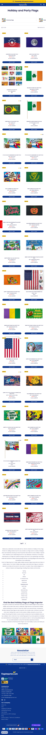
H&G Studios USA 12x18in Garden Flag (34, 285)
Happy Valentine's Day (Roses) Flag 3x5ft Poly (34, 523)
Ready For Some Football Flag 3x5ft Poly (34, 319)
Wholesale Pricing (6, 710)
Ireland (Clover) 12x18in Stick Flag (34, 115)
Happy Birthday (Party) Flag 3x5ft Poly (11, 489)
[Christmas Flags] (19, 20)
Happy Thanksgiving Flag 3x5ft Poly (11, 285)
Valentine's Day (24, 584)
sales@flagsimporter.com (10, 697)
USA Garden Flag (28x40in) (11, 353)
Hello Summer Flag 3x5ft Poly (11, 182)
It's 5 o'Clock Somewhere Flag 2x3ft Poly (34, 149)
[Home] (23, 4)
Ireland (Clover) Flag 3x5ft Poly (34, 82)
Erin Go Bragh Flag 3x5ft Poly (34, 182)
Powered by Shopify (28, 732)
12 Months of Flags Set (11, 82)
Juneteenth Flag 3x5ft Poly (11, 48)
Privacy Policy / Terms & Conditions (10, 717)
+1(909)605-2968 (7, 695)
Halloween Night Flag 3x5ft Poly (34, 387)
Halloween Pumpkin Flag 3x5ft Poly (34, 216)
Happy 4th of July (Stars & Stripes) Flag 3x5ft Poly (11, 387)
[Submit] (32, 660)
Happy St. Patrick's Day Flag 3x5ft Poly (11, 421)
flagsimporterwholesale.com (33, 664)
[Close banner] (44, 664)
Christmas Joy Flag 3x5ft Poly (11, 115)
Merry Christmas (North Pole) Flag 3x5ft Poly (34, 251)
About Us (3, 705)
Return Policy (4, 719)
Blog (2, 715)
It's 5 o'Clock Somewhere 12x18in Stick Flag (11, 455)
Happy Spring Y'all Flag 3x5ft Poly (11, 251)
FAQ (2, 706)
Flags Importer (20, 732)
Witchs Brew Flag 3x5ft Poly (34, 421)
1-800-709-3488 (10, 693)
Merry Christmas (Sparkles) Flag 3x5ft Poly (11, 216)
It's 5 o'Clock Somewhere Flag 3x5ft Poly (11, 149)
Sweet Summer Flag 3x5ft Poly (34, 489)
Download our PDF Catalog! (8, 713)
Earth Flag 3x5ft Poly (34, 48)
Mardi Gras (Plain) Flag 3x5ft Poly (11, 319)
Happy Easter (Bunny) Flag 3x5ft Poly (34, 353)
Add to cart (12, 62)
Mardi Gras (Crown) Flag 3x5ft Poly (34, 455)
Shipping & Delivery (6, 708)
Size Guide (4, 712)
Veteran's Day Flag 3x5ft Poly (11, 523)
